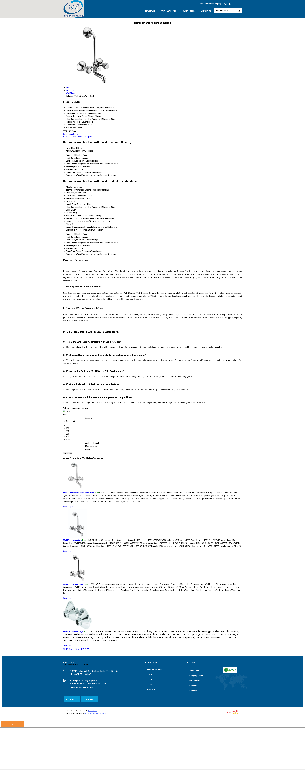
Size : (196, 493)
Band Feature (71, 164)
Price (68, 148)
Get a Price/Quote (70, 134)
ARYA (149, 675)
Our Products (189, 11)
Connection (70, 230)
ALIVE (149, 680)
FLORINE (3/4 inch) (154, 670)
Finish (68, 213)
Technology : (88, 502)
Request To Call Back (72, 137)
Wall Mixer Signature (72, 540)
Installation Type (73, 195)
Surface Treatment (73, 215)
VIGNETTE (151, 685)
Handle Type (71, 204)
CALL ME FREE (82, 649)
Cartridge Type (72, 161)
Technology (71, 190)
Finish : (172, 493)
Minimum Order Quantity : (127, 493)
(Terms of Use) (92, 711)
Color (68, 210)
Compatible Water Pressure (77, 175)
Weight (69, 169)
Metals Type (71, 187)
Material (69, 198)
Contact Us (206, 11)
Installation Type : (227, 499)
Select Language (230, 4)
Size (68, 201)
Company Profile (168, 11)
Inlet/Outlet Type (73, 158)
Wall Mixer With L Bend (73, 584)
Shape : (152, 493)
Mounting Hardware (74, 166)
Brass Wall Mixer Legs (73, 631)
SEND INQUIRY (69, 649)
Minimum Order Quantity (76, 151)
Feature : (215, 543)
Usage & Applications (75, 227)
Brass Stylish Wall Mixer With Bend (78, 493)
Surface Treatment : (118, 499)
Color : (184, 493)
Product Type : (217, 493)
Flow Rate (70, 207)
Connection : (93, 496)
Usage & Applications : (138, 496)
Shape (68, 224)
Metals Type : (229, 540)
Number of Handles (74, 155)
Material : (198, 499)
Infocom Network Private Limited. (95, 713)
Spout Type (70, 172)
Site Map (193, 691)
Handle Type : (128, 502)
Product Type (71, 193)
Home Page (150, 11)
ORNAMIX (151, 690)
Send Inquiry (86, 137)
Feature (69, 218)
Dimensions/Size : (188, 496)
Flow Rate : (162, 499)
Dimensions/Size (73, 221)
